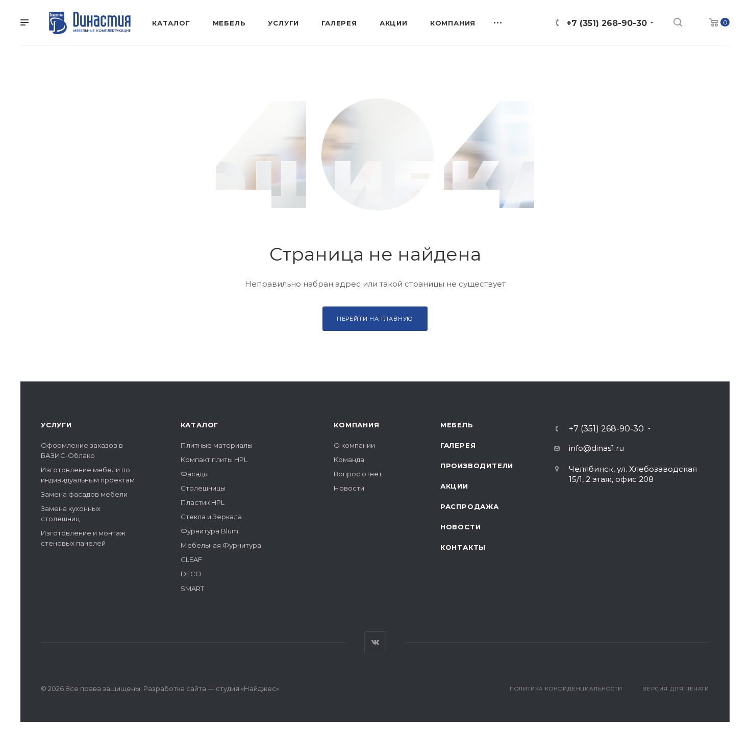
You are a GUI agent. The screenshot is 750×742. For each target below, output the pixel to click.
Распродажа (469, 506)
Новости (349, 488)
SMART (192, 588)
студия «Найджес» (247, 688)
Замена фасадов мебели (84, 494)
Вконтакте (375, 642)
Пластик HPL (202, 502)
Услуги (56, 425)
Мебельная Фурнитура (221, 545)
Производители (476, 466)
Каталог (200, 425)
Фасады (195, 474)
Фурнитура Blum (209, 531)
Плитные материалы (217, 445)
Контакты (463, 547)
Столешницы (203, 488)
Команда (349, 459)
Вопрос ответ (358, 474)
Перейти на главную (375, 318)
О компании (354, 445)
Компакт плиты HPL (214, 459)
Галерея (458, 445)
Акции (454, 486)
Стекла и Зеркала (211, 517)
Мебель (456, 425)
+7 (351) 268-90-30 (606, 23)
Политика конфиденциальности (566, 688)
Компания (356, 425)
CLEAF (191, 559)
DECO (191, 574)
